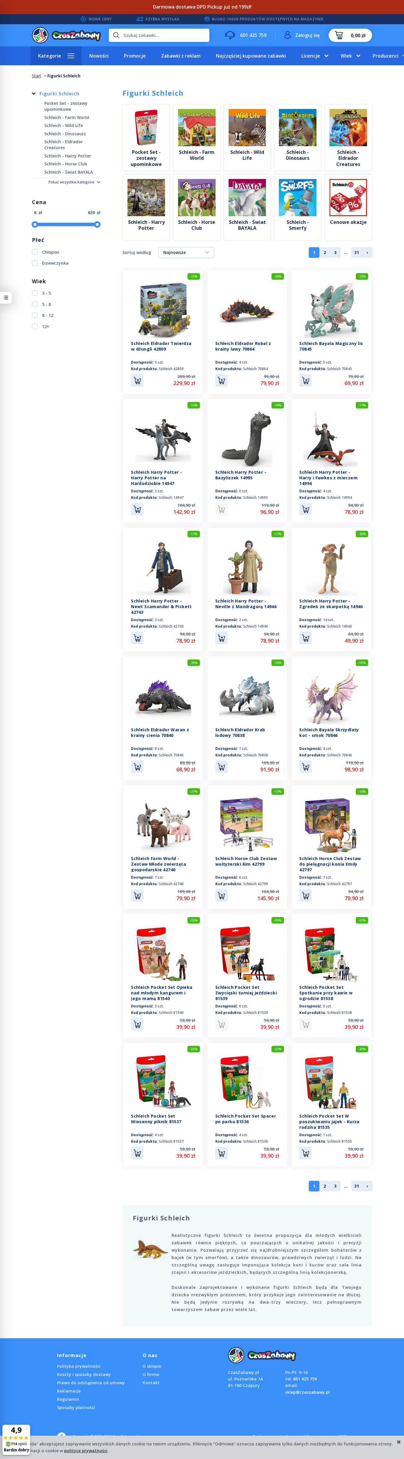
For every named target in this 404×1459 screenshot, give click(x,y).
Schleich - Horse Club (196, 225)
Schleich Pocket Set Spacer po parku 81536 (245, 1118)
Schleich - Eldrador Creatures (348, 158)
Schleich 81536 (255, 1141)
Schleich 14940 (339, 626)
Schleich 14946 (255, 626)
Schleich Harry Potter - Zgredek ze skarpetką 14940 (331, 603)
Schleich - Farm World (196, 155)
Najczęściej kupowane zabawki (251, 56)
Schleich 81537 (171, 1141)
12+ (45, 326)
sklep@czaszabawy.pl (307, 1392)
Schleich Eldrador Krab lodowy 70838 (240, 732)
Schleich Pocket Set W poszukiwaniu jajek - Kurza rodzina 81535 (329, 1121)
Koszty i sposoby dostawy (84, 1374)
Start (36, 76)
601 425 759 (305, 1379)
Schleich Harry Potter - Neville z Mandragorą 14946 (246, 603)
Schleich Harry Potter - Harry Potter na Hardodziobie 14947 (156, 477)
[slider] (35, 224)
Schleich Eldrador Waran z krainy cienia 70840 (160, 732)
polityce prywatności (85, 1450)
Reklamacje (69, 1391)
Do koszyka (137, 380)
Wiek (346, 56)
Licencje (310, 56)
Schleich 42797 (339, 883)
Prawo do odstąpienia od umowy (91, 1382)
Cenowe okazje (348, 222)
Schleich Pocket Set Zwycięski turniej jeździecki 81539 (246, 992)
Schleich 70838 (255, 755)
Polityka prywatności (79, 1366)
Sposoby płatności (76, 1407)
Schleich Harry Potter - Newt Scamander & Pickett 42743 (161, 606)
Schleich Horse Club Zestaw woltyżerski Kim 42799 (246, 861)
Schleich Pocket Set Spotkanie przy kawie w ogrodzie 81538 (326, 992)
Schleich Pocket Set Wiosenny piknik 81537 (156, 1118)
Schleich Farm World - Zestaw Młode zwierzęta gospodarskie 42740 (158, 864)
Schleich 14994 (339, 497)
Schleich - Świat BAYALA (247, 225)
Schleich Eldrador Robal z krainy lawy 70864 (243, 346)
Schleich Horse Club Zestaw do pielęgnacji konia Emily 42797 (330, 864)
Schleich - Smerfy (298, 225)
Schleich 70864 (255, 368)
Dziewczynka (55, 263)
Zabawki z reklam (181, 56)
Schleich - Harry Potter (146, 225)
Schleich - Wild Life (247, 155)
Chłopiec (50, 252)
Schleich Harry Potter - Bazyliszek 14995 (240, 475)
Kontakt (151, 1382)
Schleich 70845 (339, 368)
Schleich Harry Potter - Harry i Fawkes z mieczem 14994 (328, 477)
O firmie (151, 1374)
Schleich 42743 (171, 626)
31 (356, 252)
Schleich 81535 (339, 1141)
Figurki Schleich (60, 93)
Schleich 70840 (171, 755)
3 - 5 (46, 293)
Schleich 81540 (171, 1012)
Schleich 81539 (255, 1012)
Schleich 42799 (255, 883)
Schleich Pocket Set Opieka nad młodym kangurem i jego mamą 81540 (161, 992)
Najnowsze (174, 252)
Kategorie (49, 56)
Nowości (99, 56)
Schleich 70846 (339, 755)
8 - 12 (47, 315)
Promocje (135, 56)
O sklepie (152, 1366)
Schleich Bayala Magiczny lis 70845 (331, 346)
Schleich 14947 (171, 497)
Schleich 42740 (171, 883)
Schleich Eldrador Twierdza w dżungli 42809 (161, 346)
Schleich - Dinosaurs (297, 155)
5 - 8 (46, 304)
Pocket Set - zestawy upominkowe (146, 158)
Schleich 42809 (171, 368)
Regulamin (68, 1399)
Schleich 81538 (339, 1012)
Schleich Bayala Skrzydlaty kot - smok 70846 (329, 732)
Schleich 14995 (255, 497)
